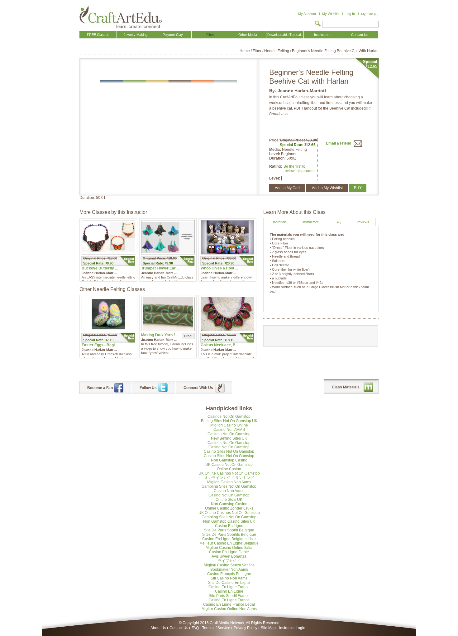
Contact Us (178, 628)
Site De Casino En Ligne (229, 582)
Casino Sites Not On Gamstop (229, 451)
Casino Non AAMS (229, 429)
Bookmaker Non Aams (229, 569)
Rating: (275, 166)
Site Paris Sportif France (229, 596)
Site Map (268, 628)
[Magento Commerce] (120, 17)
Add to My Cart (287, 188)
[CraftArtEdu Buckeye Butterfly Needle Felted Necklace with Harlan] (108, 237)
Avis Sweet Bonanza (229, 556)
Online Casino (229, 469)
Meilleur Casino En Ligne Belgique (229, 543)
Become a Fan (100, 388)
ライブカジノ (229, 561)
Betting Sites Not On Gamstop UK (229, 421)
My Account (307, 14)
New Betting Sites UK (229, 438)
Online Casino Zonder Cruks (229, 508)
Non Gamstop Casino (229, 460)
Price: (274, 140)
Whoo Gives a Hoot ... (219, 268)
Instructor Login (292, 628)
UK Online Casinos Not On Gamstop (229, 473)
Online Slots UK (229, 499)
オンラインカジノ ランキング (229, 478)
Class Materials (346, 387)
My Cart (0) (370, 14)
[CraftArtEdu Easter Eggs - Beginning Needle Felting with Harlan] (108, 314)
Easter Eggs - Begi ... (100, 345)
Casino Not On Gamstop (229, 447)
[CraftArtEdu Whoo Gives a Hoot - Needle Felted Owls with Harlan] (227, 237)
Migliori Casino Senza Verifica (229, 565)
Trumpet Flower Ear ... (160, 268)
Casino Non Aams (229, 491)
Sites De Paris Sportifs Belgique (229, 534)
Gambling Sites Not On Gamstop (229, 486)
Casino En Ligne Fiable (229, 552)
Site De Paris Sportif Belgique (229, 530)
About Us (158, 628)
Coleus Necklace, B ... (220, 345)
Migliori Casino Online (229, 425)
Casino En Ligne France (229, 587)
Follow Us (148, 388)
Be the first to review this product (299, 168)
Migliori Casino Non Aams (229, 482)
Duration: (278, 158)
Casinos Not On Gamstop (229, 416)
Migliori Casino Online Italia (229, 547)
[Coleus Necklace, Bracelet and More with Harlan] (227, 314)
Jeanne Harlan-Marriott (302, 90)
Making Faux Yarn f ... (160, 335)
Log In (350, 14)
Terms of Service (216, 628)
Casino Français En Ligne (229, 574)
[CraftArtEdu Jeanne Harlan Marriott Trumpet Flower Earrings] (168, 237)
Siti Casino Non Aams (229, 578)
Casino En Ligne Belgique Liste (229, 539)
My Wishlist (330, 14)
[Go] (317, 24)
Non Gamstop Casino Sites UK (229, 521)
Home (245, 51)
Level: (275, 154)
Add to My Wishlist (327, 188)
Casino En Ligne (229, 526)
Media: (275, 149)
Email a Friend (339, 143)
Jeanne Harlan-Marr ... (99, 273)
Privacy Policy (245, 628)
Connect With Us (198, 388)
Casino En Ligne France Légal (229, 604)
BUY (358, 188)
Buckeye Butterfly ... (100, 268)
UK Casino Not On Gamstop (229, 464)
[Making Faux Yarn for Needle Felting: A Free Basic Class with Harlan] (168, 314)
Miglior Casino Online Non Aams (229, 609)
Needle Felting (276, 51)
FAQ (195, 628)
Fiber (257, 51)
